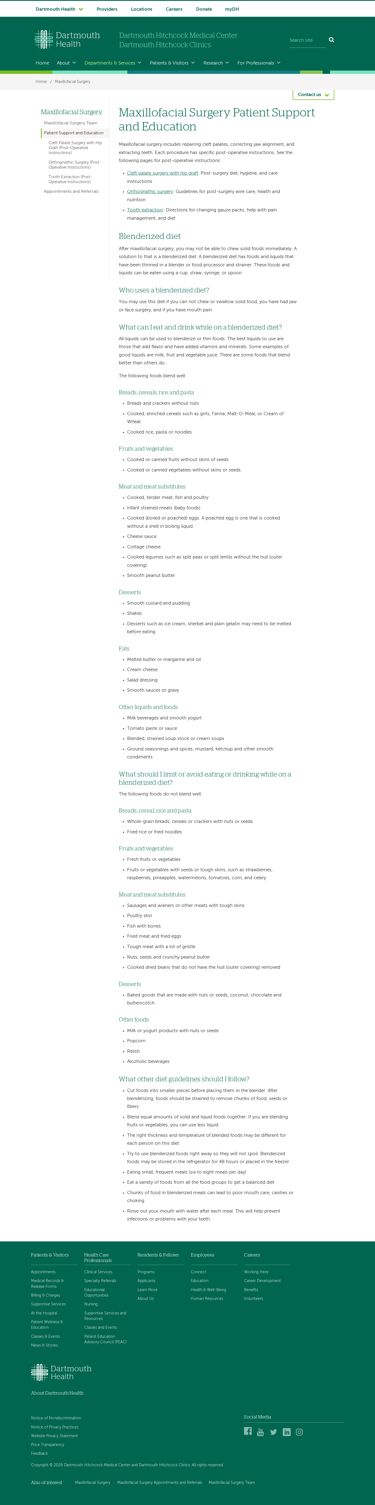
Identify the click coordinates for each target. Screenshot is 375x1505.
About (63, 63)
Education (199, 1281)
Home (42, 63)
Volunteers (253, 1299)
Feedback (39, 1454)
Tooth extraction (145, 210)
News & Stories (44, 1345)
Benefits (251, 1290)
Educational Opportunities (96, 1292)
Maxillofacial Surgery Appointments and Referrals (159, 1483)
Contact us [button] (309, 95)
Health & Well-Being (208, 1290)
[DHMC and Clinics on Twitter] (274, 1435)
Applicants (146, 1281)
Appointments (43, 1272)
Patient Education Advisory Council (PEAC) (105, 1339)
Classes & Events (45, 1337)
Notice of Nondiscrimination (56, 1418)
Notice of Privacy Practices (54, 1427)
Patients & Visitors (169, 63)
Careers (174, 9)
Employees (202, 1255)
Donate (204, 9)
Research (213, 63)
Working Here (256, 1272)
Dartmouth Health (55, 9)
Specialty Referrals (100, 1281)
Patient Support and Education (73, 133)
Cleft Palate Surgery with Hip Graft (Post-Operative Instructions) (75, 148)
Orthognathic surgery (150, 191)
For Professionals (255, 63)
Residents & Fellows (158, 1255)
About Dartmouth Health (57, 1393)
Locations (141, 9)
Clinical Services (98, 1272)
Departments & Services (110, 63)
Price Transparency (47, 1445)
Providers (107, 9)
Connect (198, 1272)
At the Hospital (44, 1313)
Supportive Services (48, 1304)
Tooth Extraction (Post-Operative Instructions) (70, 179)
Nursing (91, 1304)
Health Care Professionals (98, 1258)
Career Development (262, 1281)
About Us (146, 1299)
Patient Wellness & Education (47, 1325)
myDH (232, 9)
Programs (146, 1272)
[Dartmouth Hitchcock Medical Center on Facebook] (249, 1435)
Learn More (148, 1290)
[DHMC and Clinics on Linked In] (287, 1435)
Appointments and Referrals (71, 191)
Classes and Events (100, 1328)
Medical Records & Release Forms (47, 1283)
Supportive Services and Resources (105, 1316)
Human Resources (207, 1299)
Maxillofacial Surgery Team (70, 123)
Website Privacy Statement (54, 1436)
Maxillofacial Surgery (72, 82)
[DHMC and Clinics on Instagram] (301, 1435)
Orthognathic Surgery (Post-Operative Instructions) (75, 165)
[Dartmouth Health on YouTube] (262, 1435)
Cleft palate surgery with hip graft (162, 173)
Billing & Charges (45, 1295)
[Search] (331, 40)
